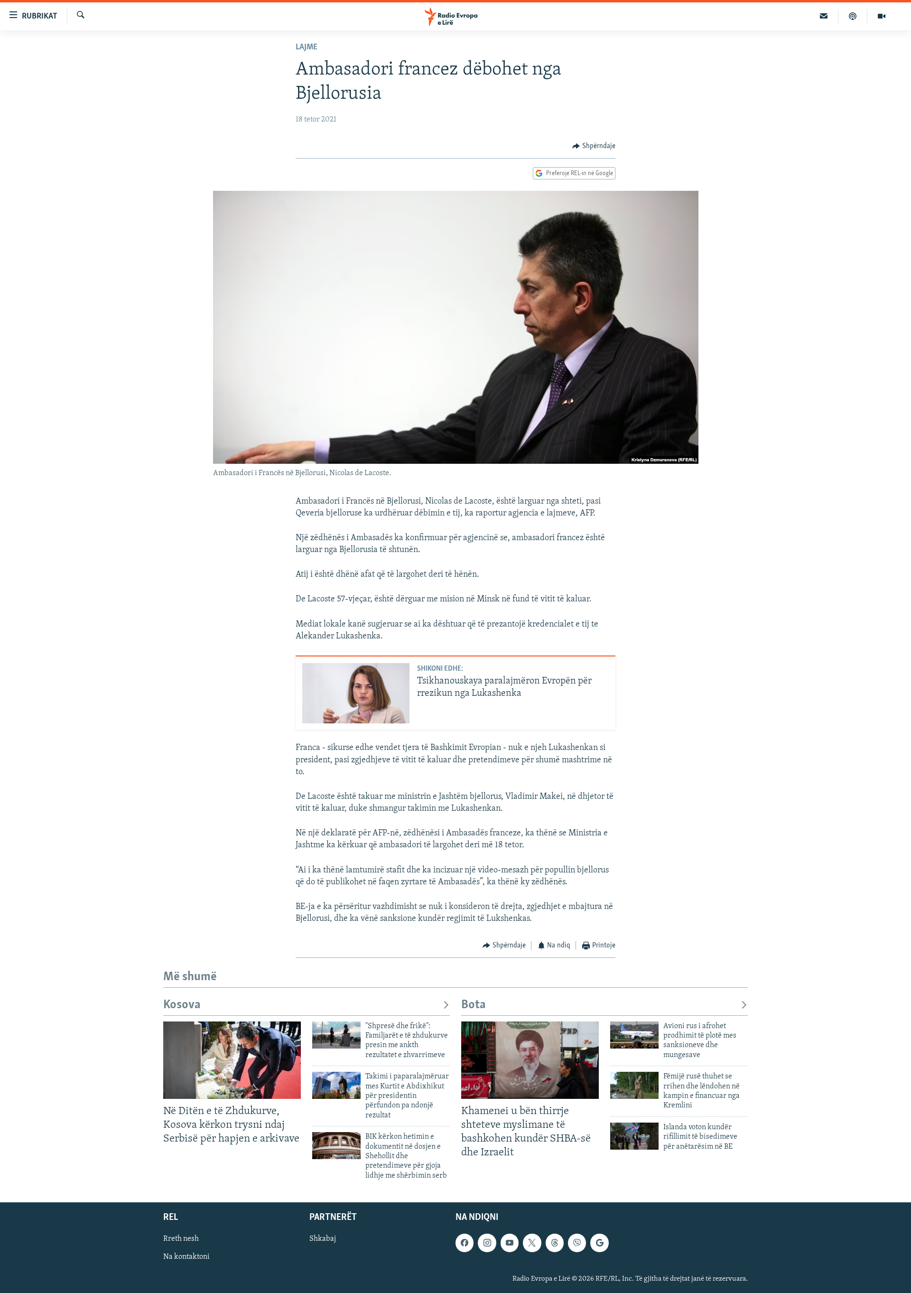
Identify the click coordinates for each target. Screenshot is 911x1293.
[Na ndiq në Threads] (555, 1243)
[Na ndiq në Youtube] (510, 1243)
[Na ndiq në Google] (599, 1243)
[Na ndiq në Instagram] (487, 1243)
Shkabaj (322, 1239)
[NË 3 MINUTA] (823, 16)
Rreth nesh (181, 1239)
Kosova (182, 1005)
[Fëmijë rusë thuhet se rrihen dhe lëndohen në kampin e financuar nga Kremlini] (634, 1085)
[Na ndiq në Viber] (577, 1243)
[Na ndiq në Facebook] (465, 1243)
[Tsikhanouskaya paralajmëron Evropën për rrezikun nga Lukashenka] (355, 693)
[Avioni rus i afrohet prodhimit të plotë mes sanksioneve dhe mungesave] (634, 1035)
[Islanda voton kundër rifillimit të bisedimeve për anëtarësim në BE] (634, 1136)
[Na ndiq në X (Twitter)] (532, 1243)
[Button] (593, 146)
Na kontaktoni (186, 1257)
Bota (473, 1005)
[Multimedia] (881, 16)
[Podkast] (852, 16)
